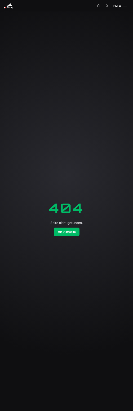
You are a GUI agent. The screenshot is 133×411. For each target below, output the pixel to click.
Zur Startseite (66, 231)
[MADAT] (9, 6)
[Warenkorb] (98, 6)
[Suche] (107, 6)
